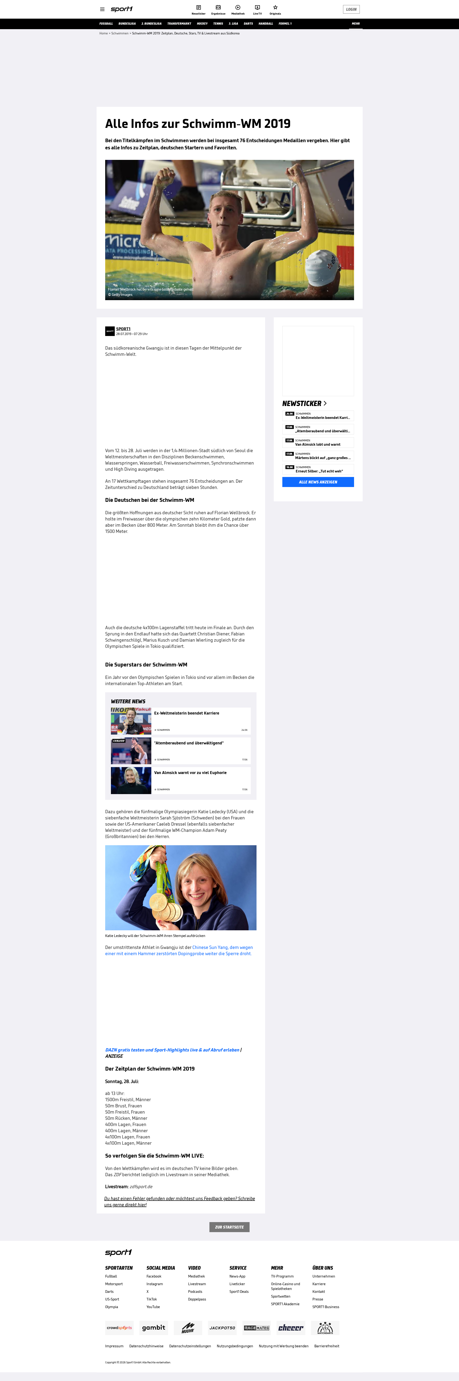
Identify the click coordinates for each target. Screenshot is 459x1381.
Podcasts (195, 1291)
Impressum (114, 1346)
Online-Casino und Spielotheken (285, 1286)
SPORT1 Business (325, 1307)
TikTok (152, 1299)
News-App (237, 1276)
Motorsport (114, 1284)
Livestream (197, 1284)
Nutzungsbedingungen (235, 1346)
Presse (317, 1299)
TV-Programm (282, 1276)
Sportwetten (280, 1296)
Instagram (155, 1284)
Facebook (154, 1276)
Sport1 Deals (239, 1291)
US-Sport (112, 1299)
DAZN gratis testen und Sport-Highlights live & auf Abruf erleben (172, 1050)
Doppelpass (197, 1299)
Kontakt (318, 1291)
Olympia (111, 1307)
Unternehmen (323, 1276)
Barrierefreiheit (326, 1346)
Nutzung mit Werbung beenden (284, 1346)
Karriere (319, 1284)
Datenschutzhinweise (146, 1346)
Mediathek (196, 1276)
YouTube (153, 1307)
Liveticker (237, 1284)
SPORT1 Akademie (285, 1304)
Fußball (111, 1276)
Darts (109, 1291)
